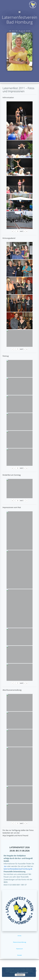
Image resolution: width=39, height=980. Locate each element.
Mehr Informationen (22, 972)
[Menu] (19, 12)
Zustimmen (20, 975)
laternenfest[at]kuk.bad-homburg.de (18, 869)
